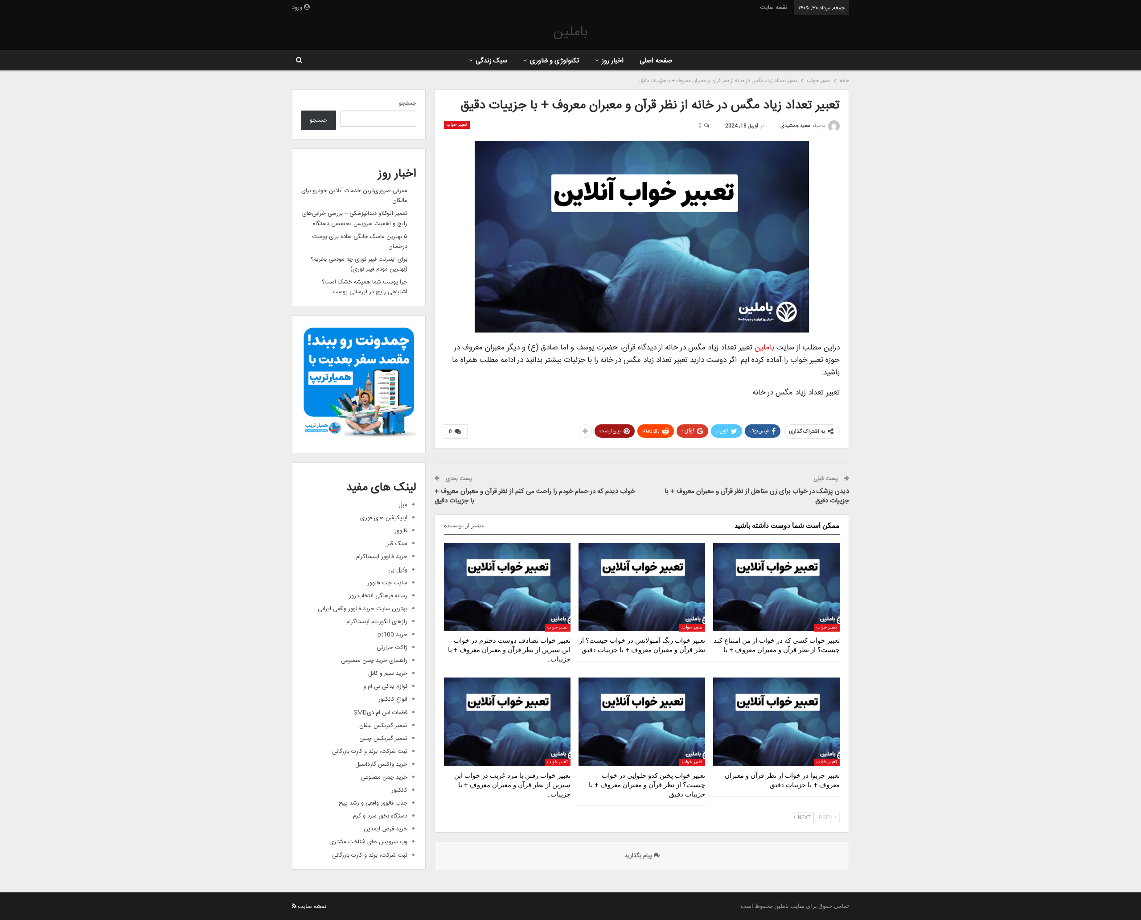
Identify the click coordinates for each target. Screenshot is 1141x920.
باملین (570, 32)
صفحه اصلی (656, 60)
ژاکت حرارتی (392, 648)
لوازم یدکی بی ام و (385, 686)
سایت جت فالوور (387, 583)
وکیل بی (397, 570)
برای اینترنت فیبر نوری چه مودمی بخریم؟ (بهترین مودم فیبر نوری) (359, 264)
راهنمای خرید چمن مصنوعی (374, 660)
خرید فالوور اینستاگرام (381, 557)
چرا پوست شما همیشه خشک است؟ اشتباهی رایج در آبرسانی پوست (364, 287)
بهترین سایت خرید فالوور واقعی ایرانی (362, 609)
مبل (402, 505)
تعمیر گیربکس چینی (383, 738)
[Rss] (294, 906)
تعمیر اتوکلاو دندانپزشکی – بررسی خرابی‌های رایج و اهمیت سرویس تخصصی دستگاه (354, 218)
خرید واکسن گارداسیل (381, 764)
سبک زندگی (491, 60)
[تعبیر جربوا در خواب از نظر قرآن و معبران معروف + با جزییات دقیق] (776, 722)
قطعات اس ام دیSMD (380, 713)
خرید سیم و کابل (387, 673)
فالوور (400, 531)
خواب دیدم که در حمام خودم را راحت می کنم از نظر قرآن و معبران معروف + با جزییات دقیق (535, 496)
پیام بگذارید (639, 856)
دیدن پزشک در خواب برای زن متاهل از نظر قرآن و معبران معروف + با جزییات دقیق (757, 496)
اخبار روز (613, 60)
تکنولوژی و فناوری (554, 60)
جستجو (407, 103)
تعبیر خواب (457, 124)
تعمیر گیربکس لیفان (383, 726)
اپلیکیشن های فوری (383, 518)
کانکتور (399, 790)
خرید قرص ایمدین (385, 829)
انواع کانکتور (392, 699)
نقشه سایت (773, 7)
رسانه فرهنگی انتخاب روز (378, 596)
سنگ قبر (397, 544)
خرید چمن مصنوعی (384, 777)
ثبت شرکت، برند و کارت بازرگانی (369, 751)
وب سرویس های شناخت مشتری (368, 842)
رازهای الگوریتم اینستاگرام (376, 622)
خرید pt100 (392, 635)
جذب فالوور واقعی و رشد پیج (373, 803)
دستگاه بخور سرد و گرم (380, 816)
